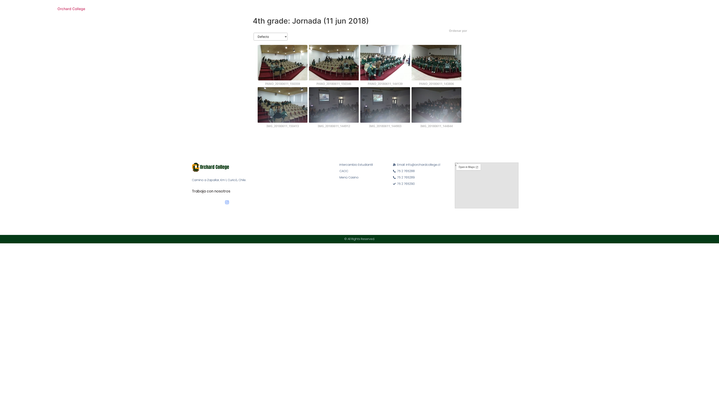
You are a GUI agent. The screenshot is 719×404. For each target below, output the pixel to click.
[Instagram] (227, 202)
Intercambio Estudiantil (356, 165)
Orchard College (71, 9)
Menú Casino (349, 177)
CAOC (343, 171)
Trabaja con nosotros (211, 191)
